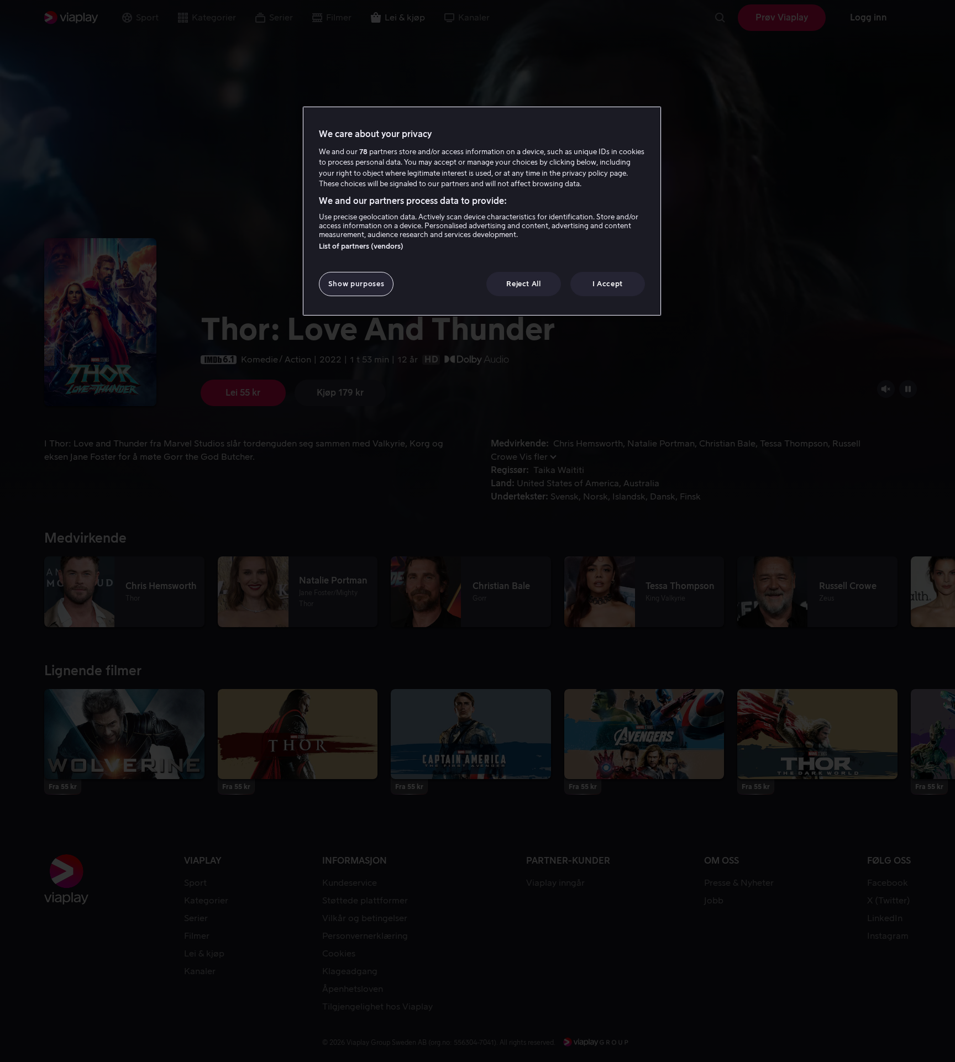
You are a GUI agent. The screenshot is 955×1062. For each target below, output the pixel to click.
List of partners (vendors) (361, 246)
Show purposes (356, 283)
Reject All (523, 283)
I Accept (607, 283)
